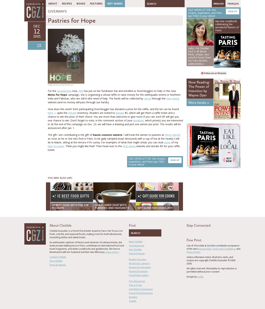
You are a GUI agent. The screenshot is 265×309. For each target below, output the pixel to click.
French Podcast (137, 253)
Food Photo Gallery (139, 275)
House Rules (205, 248)
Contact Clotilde (58, 256)
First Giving (172, 98)
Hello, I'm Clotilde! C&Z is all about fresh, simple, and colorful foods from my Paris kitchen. (199, 56)
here (50, 113)
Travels (132, 301)
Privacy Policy (193, 252)
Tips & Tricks (135, 285)
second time (64, 91)
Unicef (147, 98)
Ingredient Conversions (141, 289)
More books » (198, 102)
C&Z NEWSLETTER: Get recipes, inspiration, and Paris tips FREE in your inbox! (154, 161)
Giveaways (57, 11)
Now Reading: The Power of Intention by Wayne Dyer (199, 88)
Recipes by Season (138, 271)
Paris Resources (137, 281)
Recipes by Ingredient (140, 267)
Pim (81, 91)
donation (138, 120)
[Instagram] (203, 3)
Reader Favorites (137, 259)
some (167, 142)
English (219, 3)
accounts (59, 146)
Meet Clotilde (135, 241)
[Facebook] (187, 3)
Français (233, 3)
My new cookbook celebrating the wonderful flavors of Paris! (227, 25)
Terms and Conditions (224, 248)
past (50, 146)
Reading (133, 297)
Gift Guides (115, 3)
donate (120, 113)
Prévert (72, 113)
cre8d (200, 276)
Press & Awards (58, 264)
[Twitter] (192, 3)
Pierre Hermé (172, 135)
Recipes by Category (139, 263)
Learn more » (112, 252)
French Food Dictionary (141, 293)
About (52, 3)
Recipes (67, 3)
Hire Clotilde (56, 260)
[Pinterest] (197, 3)
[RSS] (208, 3)
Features (96, 3)
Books (81, 3)
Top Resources (136, 245)
